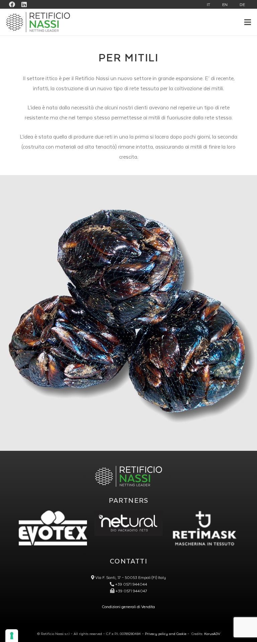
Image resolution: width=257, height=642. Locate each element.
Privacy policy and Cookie (165, 633)
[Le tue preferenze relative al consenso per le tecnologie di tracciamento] (11, 635)
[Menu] (248, 22)
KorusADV (212, 633)
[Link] (128, 523)
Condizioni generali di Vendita (128, 606)
